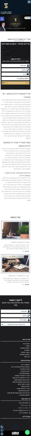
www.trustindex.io (23, 57)
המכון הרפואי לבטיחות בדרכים (20, 367)
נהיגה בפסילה (25, 386)
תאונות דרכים (25, 365)
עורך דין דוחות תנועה (23, 388)
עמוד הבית (26, 344)
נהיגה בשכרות (25, 371)
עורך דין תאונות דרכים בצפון (21, 378)
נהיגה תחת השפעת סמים (21, 380)
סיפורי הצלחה (25, 352)
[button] (2, 19)
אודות (27, 346)
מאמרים (26, 350)
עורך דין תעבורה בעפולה (22, 375)
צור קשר (26, 357)
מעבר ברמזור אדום (23, 384)
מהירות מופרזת (24, 369)
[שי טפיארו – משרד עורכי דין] (6, 7)
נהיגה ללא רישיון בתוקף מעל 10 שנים (18, 393)
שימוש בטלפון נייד (24, 373)
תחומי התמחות (24, 348)
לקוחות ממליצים (24, 354)
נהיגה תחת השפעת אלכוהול (20, 382)
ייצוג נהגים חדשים (24, 391)
